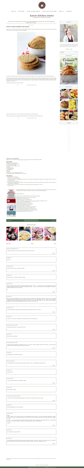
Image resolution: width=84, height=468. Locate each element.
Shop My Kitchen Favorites (33, 11)
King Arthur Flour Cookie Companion (23, 159)
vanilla (37, 220)
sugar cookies (33, 220)
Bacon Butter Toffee (19, 201)
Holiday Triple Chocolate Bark (20, 204)
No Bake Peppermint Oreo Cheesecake (22, 207)
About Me (13, 11)
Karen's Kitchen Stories (42, 15)
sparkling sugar (27, 220)
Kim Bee (8, 438)
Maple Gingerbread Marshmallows (21, 211)
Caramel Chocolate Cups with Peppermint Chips (23, 210)
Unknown (9, 266)
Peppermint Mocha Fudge (20, 199)
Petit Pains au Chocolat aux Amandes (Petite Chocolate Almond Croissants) (27, 200)
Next (55, 243)
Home (32, 243)
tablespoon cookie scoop (14, 182)
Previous (8, 243)
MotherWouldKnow (11, 342)
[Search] (76, 52)
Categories (68, 11)
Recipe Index (21, 11)
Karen (8, 257)
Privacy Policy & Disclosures (49, 11)
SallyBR (8, 283)
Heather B (9, 378)
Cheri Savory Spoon (11, 325)
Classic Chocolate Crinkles (20, 205)
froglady (9, 307)
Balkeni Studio (52, 467)
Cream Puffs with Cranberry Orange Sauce (22, 208)
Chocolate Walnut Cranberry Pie (21, 206)
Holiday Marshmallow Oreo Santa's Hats (22, 197)
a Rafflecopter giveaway (19, 193)
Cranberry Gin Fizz (19, 198)
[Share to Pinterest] (55, 220)
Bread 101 (61, 11)
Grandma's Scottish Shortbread (20, 203)
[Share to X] (53, 220)
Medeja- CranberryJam (11, 248)
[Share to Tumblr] (54, 220)
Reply (54, 253)
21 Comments (9, 220)
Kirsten (8, 413)
